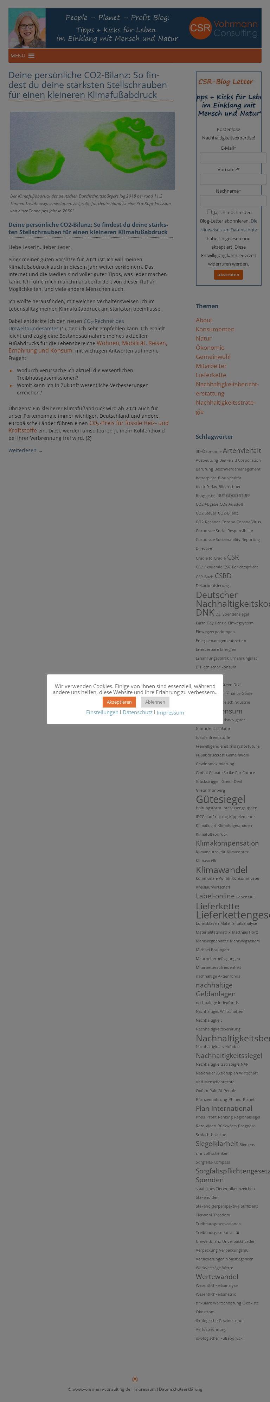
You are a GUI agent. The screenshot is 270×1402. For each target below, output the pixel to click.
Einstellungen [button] (102, 712)
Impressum (170, 712)
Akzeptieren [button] (119, 702)
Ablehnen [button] (155, 702)
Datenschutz (138, 712)
